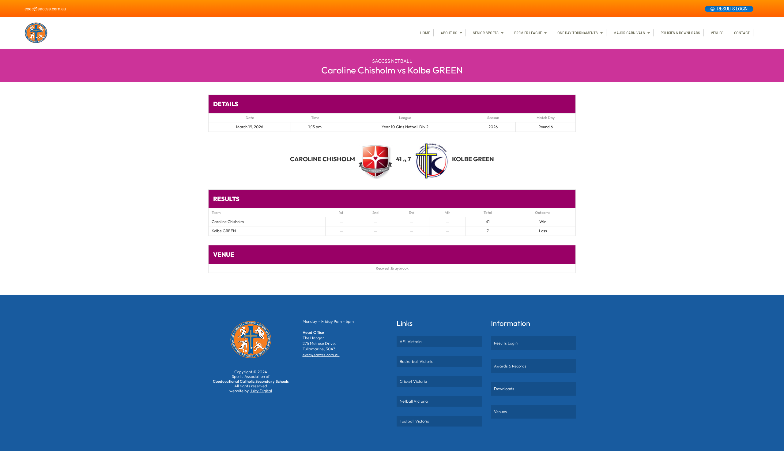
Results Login (732, 8)
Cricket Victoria (413, 381)
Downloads (504, 388)
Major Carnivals (629, 33)
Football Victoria (414, 421)
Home (425, 33)
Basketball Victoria (417, 361)
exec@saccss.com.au (45, 8)
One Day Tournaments (577, 33)
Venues (717, 33)
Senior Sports (486, 33)
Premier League (528, 33)
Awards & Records (510, 365)
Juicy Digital (261, 390)
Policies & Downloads (680, 33)
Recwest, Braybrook (392, 268)
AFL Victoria (411, 341)
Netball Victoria (414, 401)
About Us (449, 33)
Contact (742, 33)
